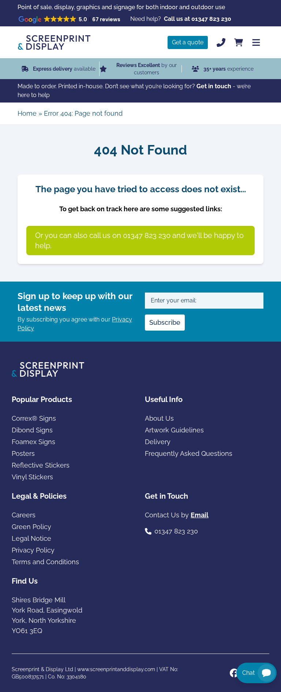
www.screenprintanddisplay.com (116, 669)
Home (27, 113)
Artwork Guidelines (174, 430)
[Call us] (221, 42)
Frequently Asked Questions (188, 453)
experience (228, 69)
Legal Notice (31, 538)
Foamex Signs (33, 442)
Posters (23, 453)
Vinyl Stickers (32, 477)
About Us (159, 418)
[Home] (54, 42)
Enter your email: (173, 300)
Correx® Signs (34, 418)
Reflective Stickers (41, 465)
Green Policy (31, 527)
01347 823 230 (176, 531)
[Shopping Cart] (238, 42)
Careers (23, 515)
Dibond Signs (32, 430)
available (64, 69)
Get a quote (187, 42)
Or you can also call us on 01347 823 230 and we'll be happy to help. (139, 240)
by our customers (146, 68)
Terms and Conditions (45, 562)
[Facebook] (234, 673)
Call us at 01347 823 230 (197, 18)
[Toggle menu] (256, 42)
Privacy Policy (33, 550)
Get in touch (213, 86)
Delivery (158, 442)
